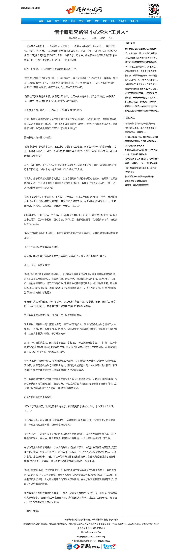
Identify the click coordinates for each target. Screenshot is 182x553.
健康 (105, 21)
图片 (57, 21)
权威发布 (123, 21)
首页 (41, 21)
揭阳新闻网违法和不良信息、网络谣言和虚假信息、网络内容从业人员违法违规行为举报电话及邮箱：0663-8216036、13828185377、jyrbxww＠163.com (91, 524)
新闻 (49, 21)
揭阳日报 (134, 21)
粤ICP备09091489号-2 (91, 532)
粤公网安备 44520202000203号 (91, 536)
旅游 (89, 21)
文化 (65, 21)
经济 (73, 21)
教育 (97, 21)
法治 (113, 21)
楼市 (81, 21)
